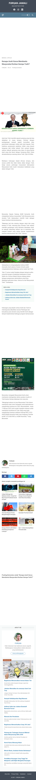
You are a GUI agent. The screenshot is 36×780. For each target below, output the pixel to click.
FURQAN (18, 643)
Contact (29, 774)
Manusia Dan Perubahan (11, 716)
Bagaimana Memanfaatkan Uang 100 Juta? (16, 292)
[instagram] (18, 9)
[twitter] (11, 476)
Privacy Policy (15, 774)
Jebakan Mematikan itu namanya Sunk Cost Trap (18, 295)
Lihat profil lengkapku (18, 653)
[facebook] (14, 9)
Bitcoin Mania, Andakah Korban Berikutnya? (17, 750)
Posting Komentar (17, 67)
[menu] (4, 15)
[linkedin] (22, 9)
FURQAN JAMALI (18, 3)
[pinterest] (18, 476)
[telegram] (31, 476)
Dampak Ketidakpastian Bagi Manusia (15, 289)
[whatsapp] (24, 476)
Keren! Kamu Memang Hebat (13, 742)
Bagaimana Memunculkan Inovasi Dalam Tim (18, 680)
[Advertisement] (18, 37)
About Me (7, 774)
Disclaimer (23, 774)
